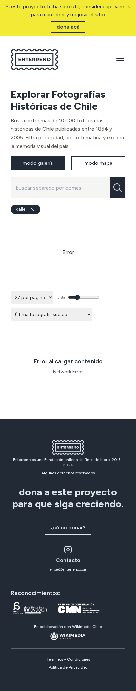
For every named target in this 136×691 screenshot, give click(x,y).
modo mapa (98, 163)
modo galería (38, 163)
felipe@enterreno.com (68, 569)
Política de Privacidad (68, 667)
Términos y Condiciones (68, 659)
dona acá (68, 27)
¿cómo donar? (68, 528)
